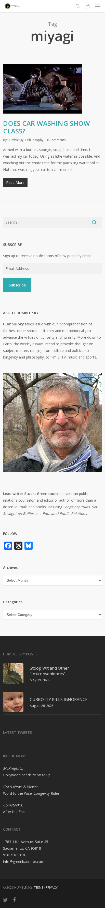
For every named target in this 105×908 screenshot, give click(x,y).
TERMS (38, 887)
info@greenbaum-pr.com (23, 861)
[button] (97, 6)
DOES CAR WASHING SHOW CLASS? (46, 127)
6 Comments (56, 140)
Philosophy (35, 140)
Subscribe (17, 285)
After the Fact (14, 811)
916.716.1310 (14, 854)
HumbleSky (15, 140)
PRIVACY (52, 887)
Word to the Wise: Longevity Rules (31, 793)
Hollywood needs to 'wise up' (27, 775)
